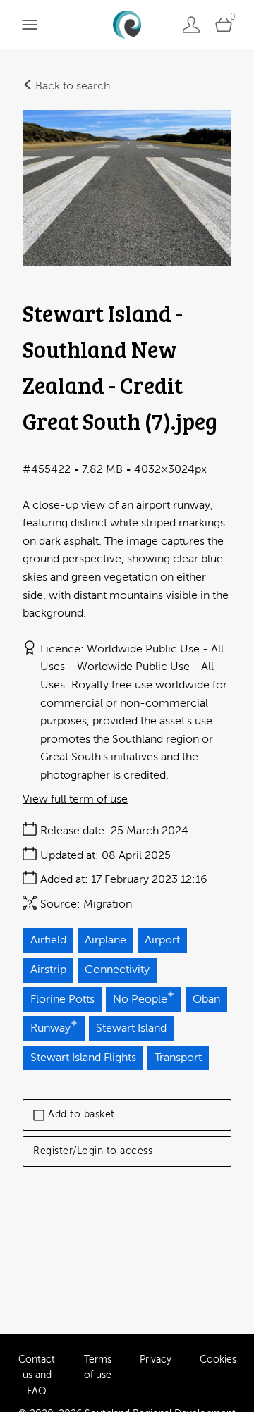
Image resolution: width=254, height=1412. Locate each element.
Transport (178, 1057)
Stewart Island (131, 1028)
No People (140, 999)
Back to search (71, 86)
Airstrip (48, 969)
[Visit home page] (127, 24)
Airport (162, 940)
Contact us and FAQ (36, 1375)
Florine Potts (62, 999)
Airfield (48, 940)
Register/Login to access (92, 1151)
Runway (50, 1028)
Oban (206, 999)
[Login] (191, 24)
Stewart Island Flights (83, 1057)
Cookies (218, 1359)
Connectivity (117, 969)
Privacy (155, 1359)
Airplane (105, 940)
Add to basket (81, 1114)
